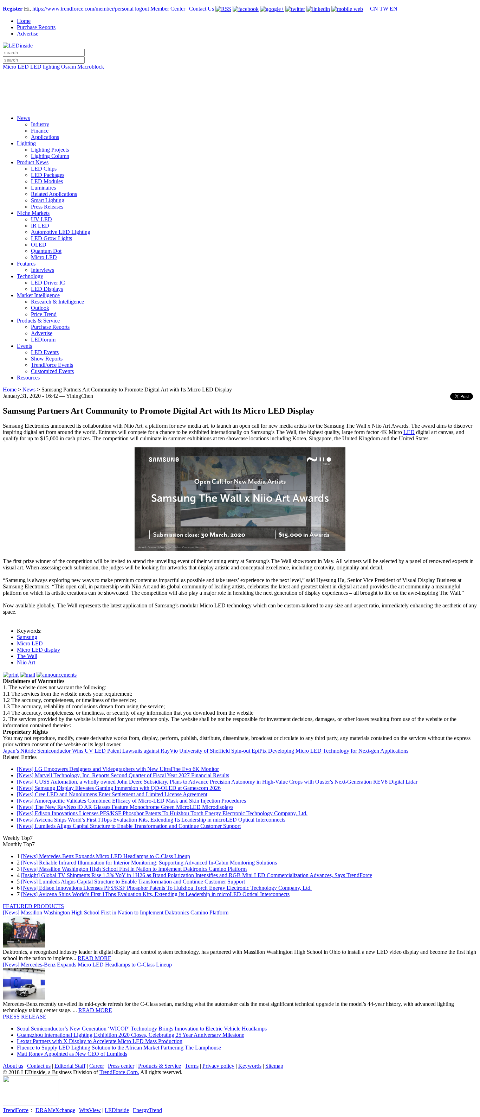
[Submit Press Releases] (240, 95)
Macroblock (90, 67)
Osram (68, 67)
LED (409, 432)
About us (13, 1066)
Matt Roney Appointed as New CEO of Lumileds (72, 1054)
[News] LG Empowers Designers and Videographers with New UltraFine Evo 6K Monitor (118, 769)
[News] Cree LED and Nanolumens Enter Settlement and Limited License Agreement (112, 794)
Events (24, 346)
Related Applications (54, 194)
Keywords (249, 1066)
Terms (192, 1066)
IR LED (40, 226)
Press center (121, 1066)
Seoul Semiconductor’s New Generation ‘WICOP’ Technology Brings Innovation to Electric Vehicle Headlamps (142, 1029)
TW (384, 9)
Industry (40, 124)
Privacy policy (218, 1066)
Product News (32, 162)
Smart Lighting (47, 200)
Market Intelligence (38, 295)
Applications (45, 137)
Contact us (39, 1066)
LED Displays (47, 289)
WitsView (90, 1110)
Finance (39, 131)
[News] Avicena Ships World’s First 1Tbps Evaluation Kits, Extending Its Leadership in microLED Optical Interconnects (151, 820)
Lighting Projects (50, 150)
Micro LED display (38, 650)
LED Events (45, 352)
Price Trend (44, 314)
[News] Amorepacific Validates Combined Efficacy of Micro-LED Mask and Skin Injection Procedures (131, 801)
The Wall (27, 656)
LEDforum (43, 340)
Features (26, 264)
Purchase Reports (36, 27)
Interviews (42, 270)
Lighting (26, 143)
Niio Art (26, 662)
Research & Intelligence (57, 302)
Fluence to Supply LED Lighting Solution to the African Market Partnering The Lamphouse (119, 1048)
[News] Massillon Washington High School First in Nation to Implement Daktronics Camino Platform (134, 869)
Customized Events (52, 371)
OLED (38, 245)
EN (393, 9)
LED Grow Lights (51, 238)
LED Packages (47, 175)
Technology (30, 276)
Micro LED (16, 67)
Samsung (27, 637)
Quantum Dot (46, 251)
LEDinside (117, 1110)
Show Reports (47, 359)
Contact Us (201, 9)
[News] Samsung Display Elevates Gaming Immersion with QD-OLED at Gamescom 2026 (119, 788)
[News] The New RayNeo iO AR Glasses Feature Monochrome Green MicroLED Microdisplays (125, 807)
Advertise (27, 34)
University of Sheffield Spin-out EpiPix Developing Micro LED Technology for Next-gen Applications (293, 751)
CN (374, 9)
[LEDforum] (240, 104)
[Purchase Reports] (240, 75)
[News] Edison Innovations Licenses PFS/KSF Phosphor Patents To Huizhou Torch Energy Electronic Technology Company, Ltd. (162, 813)
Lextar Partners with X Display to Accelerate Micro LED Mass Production (99, 1041)
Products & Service (38, 321)
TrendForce (15, 1110)
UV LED (41, 219)
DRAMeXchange (55, 1110)
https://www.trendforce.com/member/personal (83, 9)
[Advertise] (240, 85)
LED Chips (44, 169)
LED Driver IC (48, 283)
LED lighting (45, 67)
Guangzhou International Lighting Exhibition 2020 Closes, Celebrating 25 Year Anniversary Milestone (130, 1035)
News (23, 118)
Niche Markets (33, 213)
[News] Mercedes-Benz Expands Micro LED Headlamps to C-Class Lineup (105, 856)
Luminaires (43, 188)
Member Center (167, 9)
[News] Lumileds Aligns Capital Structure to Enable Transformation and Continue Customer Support (129, 826)
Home (24, 21)
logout (142, 9)
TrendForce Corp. (119, 1072)
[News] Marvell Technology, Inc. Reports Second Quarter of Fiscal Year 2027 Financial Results (123, 775)
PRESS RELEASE (24, 1017)
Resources (28, 378)
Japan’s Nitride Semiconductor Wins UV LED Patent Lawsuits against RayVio (90, 751)
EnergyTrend (147, 1110)
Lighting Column (50, 156)
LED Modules (47, 181)
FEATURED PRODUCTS (33, 906)
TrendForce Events (52, 365)
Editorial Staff (69, 1066)
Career (96, 1066)
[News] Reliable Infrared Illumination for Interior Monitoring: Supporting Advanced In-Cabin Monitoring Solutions (149, 863)
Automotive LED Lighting (60, 232)
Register (12, 9)
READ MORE (94, 958)
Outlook (40, 308)
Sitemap (274, 1066)
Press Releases (47, 207)
